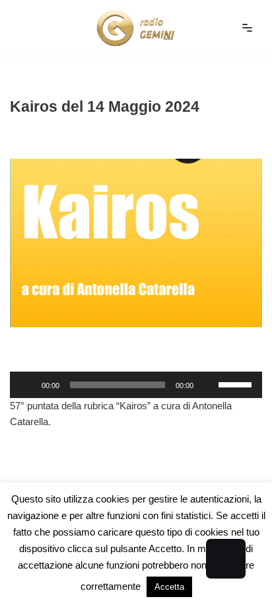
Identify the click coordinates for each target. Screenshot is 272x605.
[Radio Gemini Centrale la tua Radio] (136, 27)
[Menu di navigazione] (247, 27)
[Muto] (208, 384)
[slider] (237, 383)
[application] (136, 385)
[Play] (27, 384)
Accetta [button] (169, 587)
